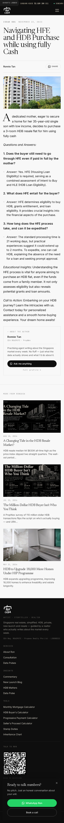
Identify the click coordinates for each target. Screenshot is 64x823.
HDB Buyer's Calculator (15, 712)
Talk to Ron (10, 746)
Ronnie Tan (9, 66)
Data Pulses (9, 662)
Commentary (10, 676)
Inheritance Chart (12, 734)
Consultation (10, 657)
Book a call (32, 812)
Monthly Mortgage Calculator (19, 706)
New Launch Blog (12, 682)
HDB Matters (10, 687)
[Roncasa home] (7, 10)
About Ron (9, 651)
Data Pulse (9, 693)
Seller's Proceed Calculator (17, 723)
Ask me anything (23, 363)
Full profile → (32, 370)
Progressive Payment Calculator (20, 718)
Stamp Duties (10, 729)
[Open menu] (57, 10)
